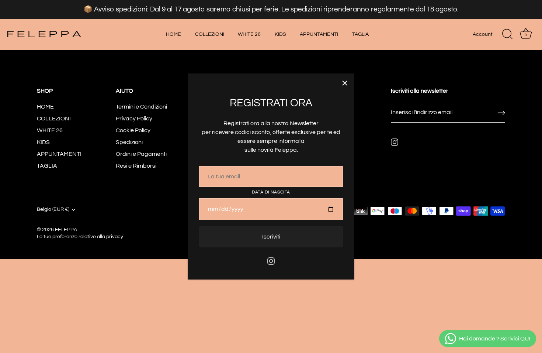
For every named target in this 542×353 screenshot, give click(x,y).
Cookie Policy (133, 130)
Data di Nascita (271, 192)
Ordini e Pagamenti (141, 154)
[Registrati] (501, 112)
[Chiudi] (345, 83)
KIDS (280, 34)
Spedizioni (129, 142)
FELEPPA (66, 229)
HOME (173, 34)
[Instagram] (271, 261)
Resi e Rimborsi (136, 166)
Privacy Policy (134, 118)
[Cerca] (507, 34)
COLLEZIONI (209, 34)
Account (483, 34)
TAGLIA (360, 34)
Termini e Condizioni (141, 107)
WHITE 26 (249, 34)
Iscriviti (271, 237)
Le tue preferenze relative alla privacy (80, 236)
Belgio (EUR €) (53, 209)
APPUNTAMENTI (319, 34)
